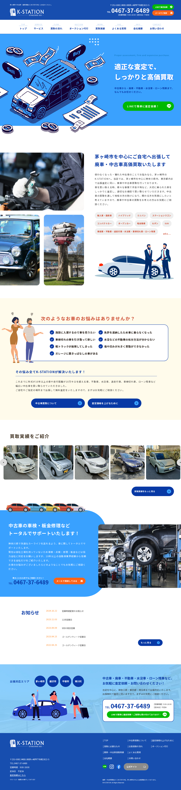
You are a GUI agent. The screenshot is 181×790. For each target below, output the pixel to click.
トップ (23, 26)
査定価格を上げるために (105, 403)
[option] (21, 462)
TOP (106, 740)
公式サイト (132, 766)
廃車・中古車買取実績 (114, 752)
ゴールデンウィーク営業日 (74, 636)
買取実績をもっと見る (144, 491)
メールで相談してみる (66, 580)
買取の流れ (56, 26)
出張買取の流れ (136, 746)
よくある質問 (119, 26)
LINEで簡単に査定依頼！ (143, 106)
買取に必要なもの (112, 746)
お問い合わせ (157, 26)
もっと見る (146, 642)
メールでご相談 (161, 13)
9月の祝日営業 (68, 628)
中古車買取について (46, 403)
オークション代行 (78, 26)
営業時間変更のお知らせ (73, 611)
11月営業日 (67, 619)
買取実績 (100, 26)
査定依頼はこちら (18, 775)
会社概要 (138, 26)
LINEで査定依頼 (161, 7)
